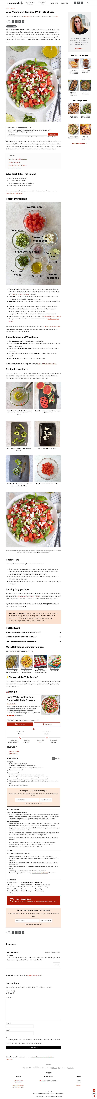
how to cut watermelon (52, 326)
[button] (7, 716)
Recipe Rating (10, 991)
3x (58, 758)
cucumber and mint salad (14, 193)
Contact (78, 1085)
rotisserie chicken (34, 596)
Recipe (12, 155)
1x (53, 758)
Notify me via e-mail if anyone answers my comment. (24, 1043)
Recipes (13, 8)
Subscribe (64, 3)
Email (8, 1030)
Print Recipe (21, 724)
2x (56, 758)
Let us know (19, 901)
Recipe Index (54, 3)
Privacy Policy (18, 1080)
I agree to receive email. (34, 803)
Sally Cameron (11, 704)
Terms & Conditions (18, 1085)
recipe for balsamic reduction (47, 364)
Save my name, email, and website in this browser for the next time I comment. (34, 1039)
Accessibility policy (18, 1087)
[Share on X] (19, 21)
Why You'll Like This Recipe (18, 159)
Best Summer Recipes (30, 3)
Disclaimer (18, 1083)
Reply (56, 964)
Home (7, 8)
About (78, 1083)
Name (8, 1023)
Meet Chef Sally (42, 3)
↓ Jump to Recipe (11, 26)
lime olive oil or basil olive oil (51, 316)
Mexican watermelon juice (20, 294)
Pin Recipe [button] (48, 724)
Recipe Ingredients (15, 162)
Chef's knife (13, 753)
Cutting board (14, 751)
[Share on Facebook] (16, 21)
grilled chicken (22, 596)
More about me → (80, 48)
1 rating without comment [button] (33, 975)
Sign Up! (41, 1080)
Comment (9, 997)
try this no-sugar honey (40, 873)
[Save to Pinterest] (13, 21)
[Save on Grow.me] (23, 21)
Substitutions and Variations (18, 165)
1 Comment (55, 16)
